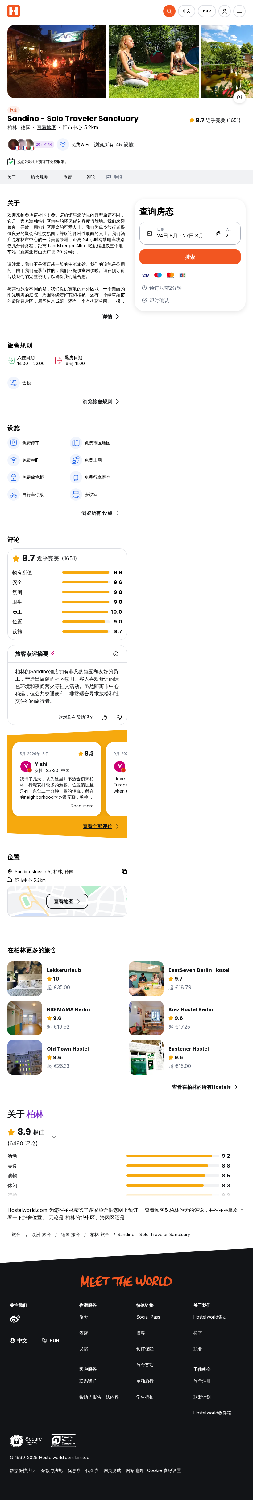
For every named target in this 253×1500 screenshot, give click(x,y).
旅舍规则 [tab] (39, 177)
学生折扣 (145, 1396)
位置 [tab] (67, 177)
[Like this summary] (104, 717)
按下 (197, 1332)
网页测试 (112, 1470)
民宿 (83, 1348)
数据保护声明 (23, 1470)
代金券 (91, 1470)
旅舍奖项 (145, 1364)
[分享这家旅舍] (239, 97)
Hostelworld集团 (210, 1316)
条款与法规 (52, 1470)
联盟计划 (202, 1396)
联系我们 (88, 1380)
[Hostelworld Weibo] (15, 1318)
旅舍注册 (202, 1380)
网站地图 (134, 1470)
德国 (26, 127)
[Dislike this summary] (119, 717)
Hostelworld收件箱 (212, 1412)
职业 (197, 1348)
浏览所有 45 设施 (114, 144)
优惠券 (74, 1470)
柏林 (12, 127)
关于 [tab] (11, 177)
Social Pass (148, 1316)
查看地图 (46, 127)
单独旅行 (145, 1380)
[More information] (115, 654)
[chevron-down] (54, 1137)
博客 (140, 1332)
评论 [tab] (91, 177)
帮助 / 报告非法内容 (99, 1396)
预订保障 (145, 1348)
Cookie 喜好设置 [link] (164, 1470)
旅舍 (13, 110)
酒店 (83, 1332)
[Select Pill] (169, 11)
